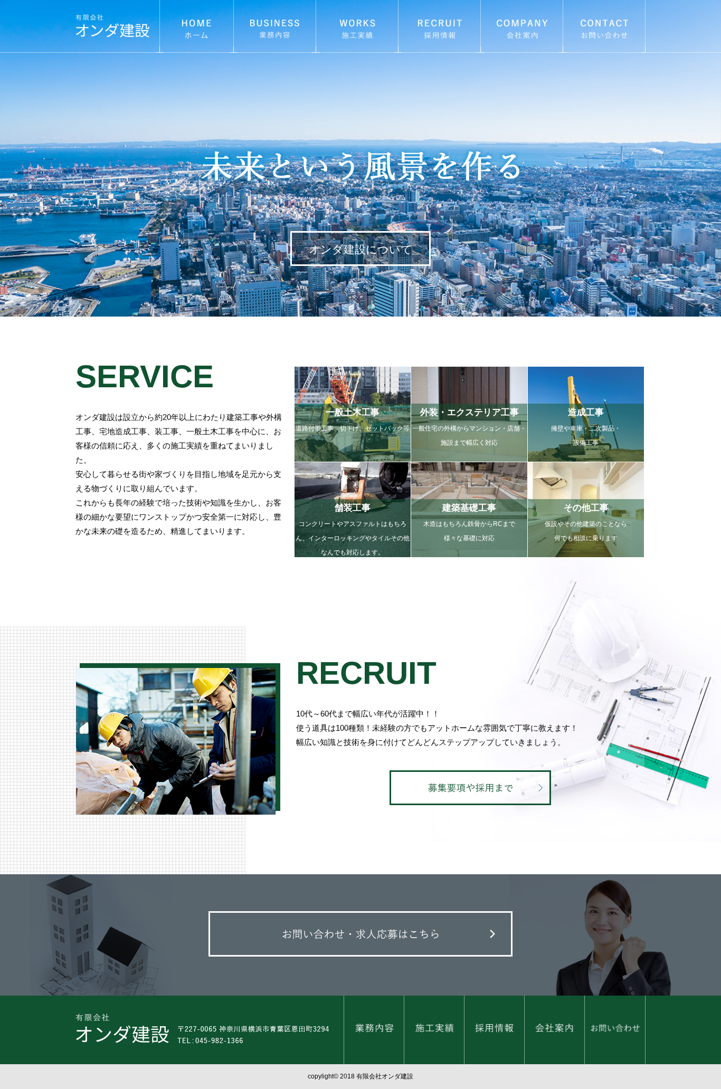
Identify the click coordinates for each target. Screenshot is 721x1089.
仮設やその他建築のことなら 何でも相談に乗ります (586, 522)
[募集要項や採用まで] (470, 789)
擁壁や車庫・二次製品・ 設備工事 (586, 426)
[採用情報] (494, 1031)
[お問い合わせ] (615, 1032)
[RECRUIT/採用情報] (439, 28)
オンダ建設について (360, 249)
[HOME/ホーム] (196, 28)
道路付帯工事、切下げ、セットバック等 (353, 419)
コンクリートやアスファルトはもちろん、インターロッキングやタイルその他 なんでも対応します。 (353, 522)
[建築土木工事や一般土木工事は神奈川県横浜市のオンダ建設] (117, 28)
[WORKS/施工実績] (357, 28)
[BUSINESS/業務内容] (275, 28)
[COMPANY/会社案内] (522, 28)
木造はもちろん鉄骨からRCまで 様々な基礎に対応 (469, 522)
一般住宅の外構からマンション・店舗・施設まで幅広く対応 (469, 426)
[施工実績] (434, 1031)
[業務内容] (374, 1031)
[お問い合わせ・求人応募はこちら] (360, 936)
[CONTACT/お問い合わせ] (604, 28)
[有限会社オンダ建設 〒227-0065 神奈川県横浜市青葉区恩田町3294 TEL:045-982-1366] (209, 1032)
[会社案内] (554, 1031)
